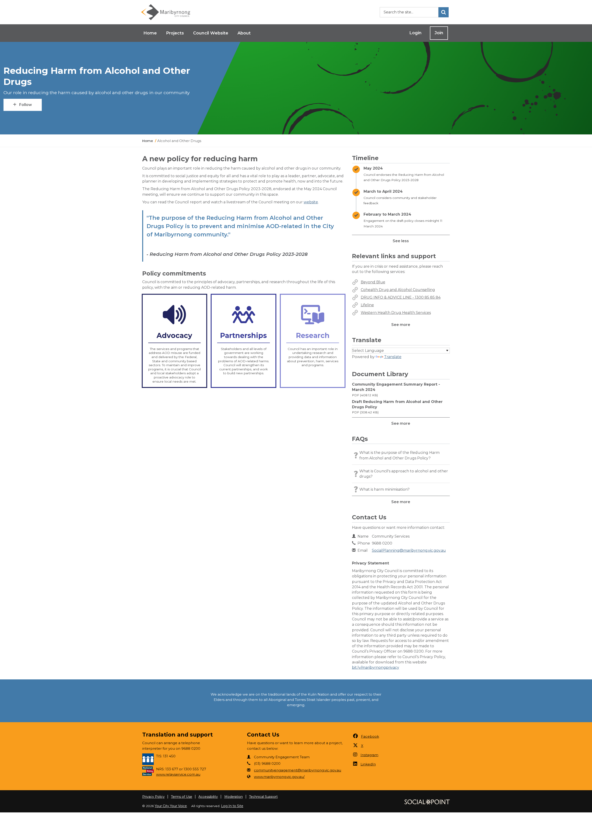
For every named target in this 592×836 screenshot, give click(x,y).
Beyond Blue (373, 282)
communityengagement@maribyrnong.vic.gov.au (297, 770)
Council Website (210, 33)
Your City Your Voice (171, 806)
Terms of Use (181, 797)
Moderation (233, 797)
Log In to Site (232, 806)
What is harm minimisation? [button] (384, 489)
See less (401, 241)
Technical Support (263, 797)
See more (400, 324)
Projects (175, 33)
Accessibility (208, 797)
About (244, 33)
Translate (392, 357)
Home (150, 33)
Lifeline (367, 305)
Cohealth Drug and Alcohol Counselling (398, 290)
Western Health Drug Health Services (396, 312)
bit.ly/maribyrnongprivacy (375, 667)
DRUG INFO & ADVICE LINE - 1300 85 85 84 (401, 297)
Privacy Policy (153, 797)
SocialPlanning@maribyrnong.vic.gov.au (409, 550)
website (311, 202)
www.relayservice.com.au (178, 774)
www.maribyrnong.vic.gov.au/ (279, 776)
